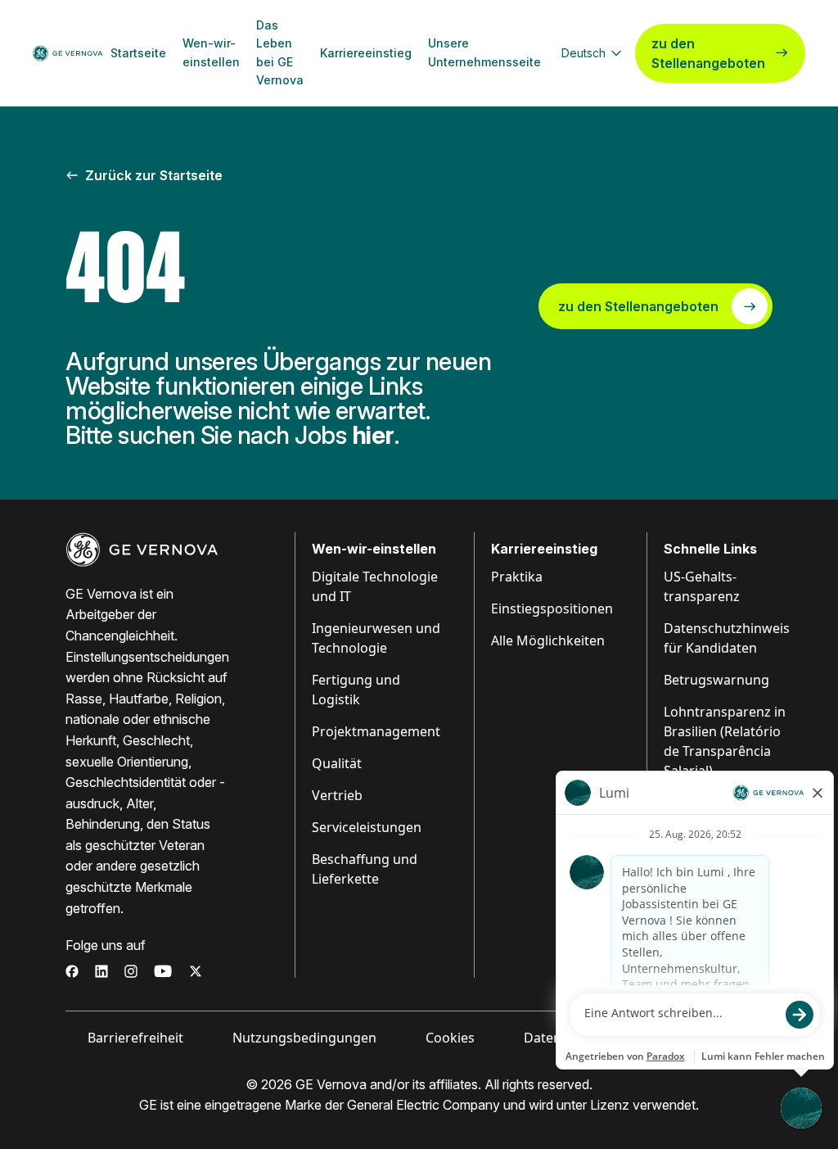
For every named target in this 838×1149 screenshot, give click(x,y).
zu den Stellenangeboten (708, 53)
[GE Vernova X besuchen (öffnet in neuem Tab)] (195, 971)
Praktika (517, 577)
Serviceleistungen (366, 827)
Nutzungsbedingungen (304, 1038)
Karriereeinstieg (366, 53)
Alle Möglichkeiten (548, 640)
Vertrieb (337, 795)
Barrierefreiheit (135, 1038)
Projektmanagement (376, 731)
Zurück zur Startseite (154, 175)
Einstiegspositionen (552, 608)
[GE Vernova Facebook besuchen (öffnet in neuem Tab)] (72, 971)
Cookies (450, 1038)
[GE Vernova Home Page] (67, 53)
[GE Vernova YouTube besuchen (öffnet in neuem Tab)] (163, 971)
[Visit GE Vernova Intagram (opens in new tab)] (130, 971)
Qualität (337, 763)
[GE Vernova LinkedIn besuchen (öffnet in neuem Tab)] (101, 971)
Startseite (138, 53)
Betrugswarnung (716, 680)
